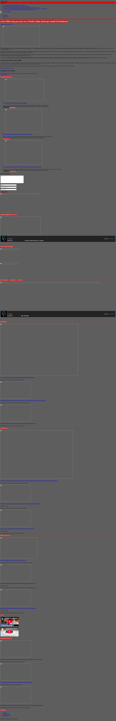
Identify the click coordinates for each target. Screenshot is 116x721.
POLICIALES (12, 107)
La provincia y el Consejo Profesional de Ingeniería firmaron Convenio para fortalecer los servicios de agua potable (25, 8)
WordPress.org (6, 715)
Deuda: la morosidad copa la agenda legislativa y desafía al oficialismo (16, 6)
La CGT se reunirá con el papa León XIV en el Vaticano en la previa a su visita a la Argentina (21, 7)
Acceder (4, 712)
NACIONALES (10, 68)
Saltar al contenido (4, 1)
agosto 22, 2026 (6, 105)
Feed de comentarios (7, 714)
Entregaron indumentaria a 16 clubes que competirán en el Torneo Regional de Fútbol (19, 9)
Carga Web (10, 24)
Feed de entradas (6, 713)
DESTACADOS (3, 68)
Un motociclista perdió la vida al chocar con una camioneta (14, 5)
